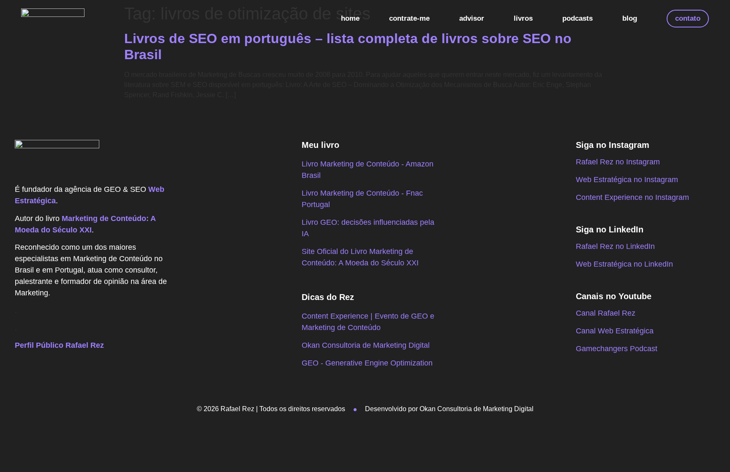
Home (350, 18)
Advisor (471, 18)
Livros (523, 18)
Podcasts (577, 18)
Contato (687, 18)
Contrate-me (409, 18)
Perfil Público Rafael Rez (59, 345)
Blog (629, 18)
